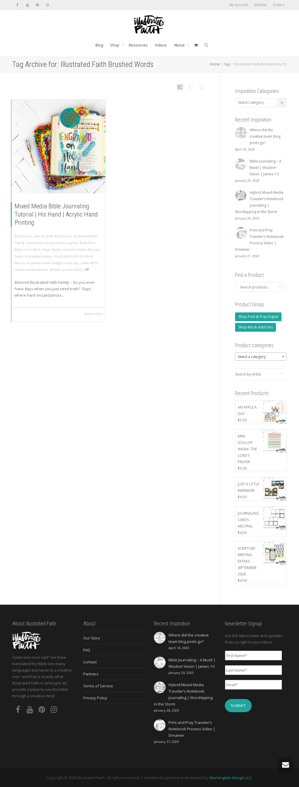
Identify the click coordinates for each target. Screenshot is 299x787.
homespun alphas (39, 256)
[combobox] (261, 356)
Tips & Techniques (29, 243)
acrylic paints (56, 243)
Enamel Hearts (74, 249)
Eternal (93, 249)
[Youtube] (27, 5)
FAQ (86, 650)
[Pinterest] (37, 5)
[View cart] (196, 45)
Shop (115, 45)
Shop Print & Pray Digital (258, 316)
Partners (91, 674)
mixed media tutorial (31, 269)
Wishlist (260, 4)
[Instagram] (47, 5)
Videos (161, 45)
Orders (278, 4)
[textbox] (260, 357)
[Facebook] (17, 5)
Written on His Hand (65, 269)
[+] (58, 146)
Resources (138, 45)
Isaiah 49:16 (89, 263)
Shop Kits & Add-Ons (255, 327)
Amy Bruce (63, 236)
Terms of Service (98, 686)
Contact (90, 662)
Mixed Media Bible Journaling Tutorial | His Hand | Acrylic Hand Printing (56, 214)
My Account (238, 4)
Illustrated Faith (85, 236)
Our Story (91, 638)
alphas (73, 243)
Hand (19, 256)
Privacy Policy (95, 697)
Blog (99, 45)
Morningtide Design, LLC (231, 777)
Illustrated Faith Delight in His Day (53, 263)
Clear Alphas (52, 249)
